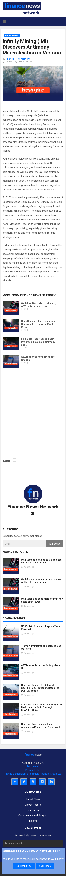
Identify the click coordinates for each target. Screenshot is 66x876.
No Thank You (24, 866)
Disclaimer (33, 766)
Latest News (33, 799)
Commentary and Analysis (33, 815)
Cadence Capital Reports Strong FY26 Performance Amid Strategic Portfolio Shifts (41, 707)
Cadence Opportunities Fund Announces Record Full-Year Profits (41, 725)
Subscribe (54, 544)
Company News (12, 36)
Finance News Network (33, 507)
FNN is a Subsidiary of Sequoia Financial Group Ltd (33, 773)
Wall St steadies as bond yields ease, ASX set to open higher (41, 561)
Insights (33, 820)
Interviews (33, 810)
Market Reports (33, 804)
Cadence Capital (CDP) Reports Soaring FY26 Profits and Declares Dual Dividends (40, 688)
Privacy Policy (33, 770)
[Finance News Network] (22, 8)
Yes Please (45, 866)
